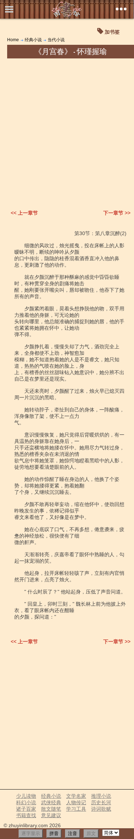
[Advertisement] (67, 129)
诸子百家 (26, 809)
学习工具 (76, 809)
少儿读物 (26, 796)
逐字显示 (30, 833)
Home (13, 39)
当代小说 (56, 39)
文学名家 (76, 796)
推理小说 (101, 796)
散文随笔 (51, 809)
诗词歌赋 (101, 809)
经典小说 (33, 39)
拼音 (54, 833)
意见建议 (51, 815)
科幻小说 (26, 802)
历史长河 (101, 802)
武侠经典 (51, 802)
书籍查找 (26, 815)
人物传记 (76, 802)
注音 (72, 833)
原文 (91, 833)
